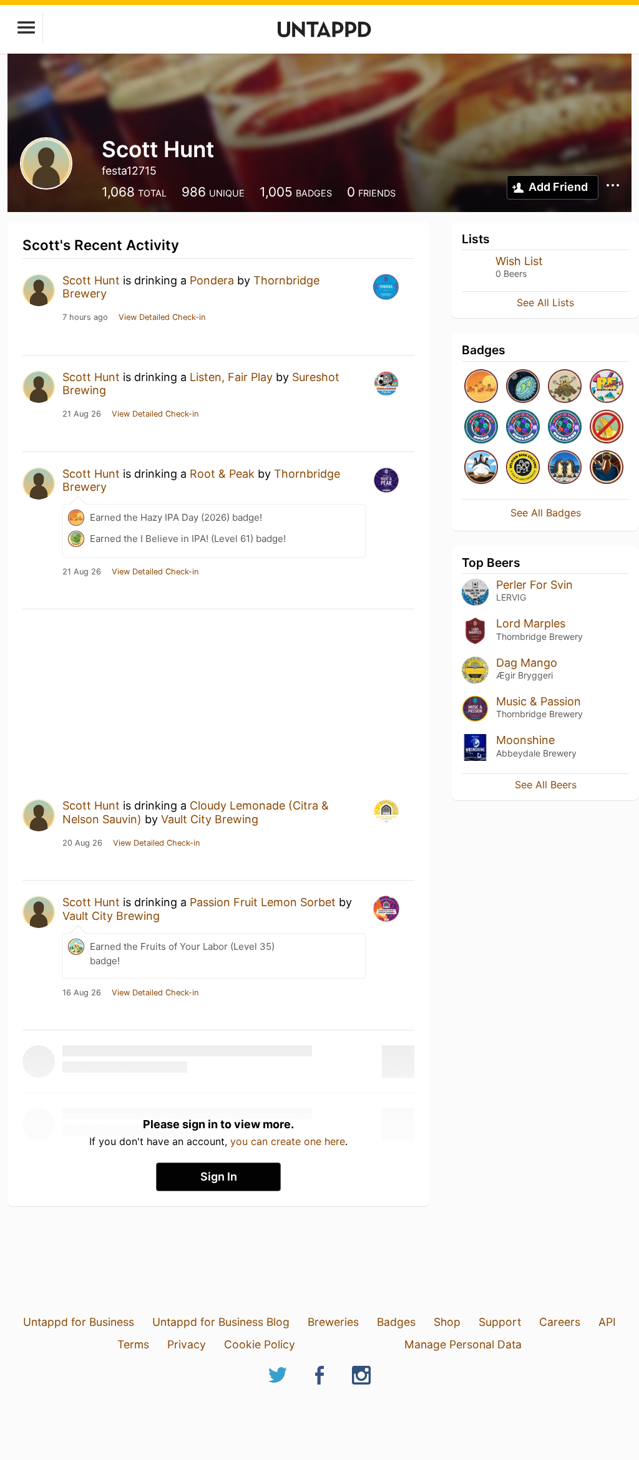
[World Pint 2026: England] (523, 427)
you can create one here (287, 1141)
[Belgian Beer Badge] (523, 468)
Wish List (519, 261)
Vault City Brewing (209, 819)
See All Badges (545, 512)
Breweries (333, 1321)
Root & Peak (222, 473)
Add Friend (558, 186)
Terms (133, 1344)
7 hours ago (85, 317)
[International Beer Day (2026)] (523, 387)
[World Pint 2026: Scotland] (564, 427)
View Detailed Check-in (162, 317)
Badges (396, 1321)
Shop (447, 1321)
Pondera (212, 280)
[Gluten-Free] (606, 427)
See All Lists (545, 302)
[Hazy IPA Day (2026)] (481, 387)
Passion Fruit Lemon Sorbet (263, 902)
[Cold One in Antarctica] (564, 468)
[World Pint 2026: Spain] (481, 427)
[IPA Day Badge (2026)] (564, 387)
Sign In (218, 1176)
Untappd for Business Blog (221, 1321)
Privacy (186, 1344)
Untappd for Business (78, 1321)
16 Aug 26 (81, 993)
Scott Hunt (91, 280)
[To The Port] (481, 468)
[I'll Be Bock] (606, 468)
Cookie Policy (259, 1344)
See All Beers (546, 784)
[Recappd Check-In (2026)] (606, 387)
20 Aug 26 (82, 843)
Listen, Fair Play (231, 377)
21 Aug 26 (81, 414)
